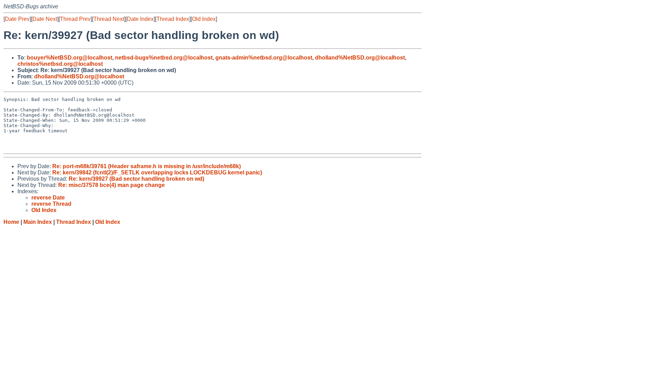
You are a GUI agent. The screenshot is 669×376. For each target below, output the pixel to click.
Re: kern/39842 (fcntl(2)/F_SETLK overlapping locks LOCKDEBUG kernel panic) (157, 172)
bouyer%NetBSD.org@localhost (69, 58)
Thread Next (108, 19)
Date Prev (17, 19)
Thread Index (172, 19)
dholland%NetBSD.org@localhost (360, 58)
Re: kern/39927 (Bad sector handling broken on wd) (136, 179)
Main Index (37, 222)
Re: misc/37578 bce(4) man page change (111, 185)
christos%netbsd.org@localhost (60, 64)
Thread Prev (75, 19)
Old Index (204, 19)
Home (11, 222)
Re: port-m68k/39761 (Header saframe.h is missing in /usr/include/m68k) (146, 166)
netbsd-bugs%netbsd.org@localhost (164, 58)
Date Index (140, 19)
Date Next (44, 19)
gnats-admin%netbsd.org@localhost (263, 58)
